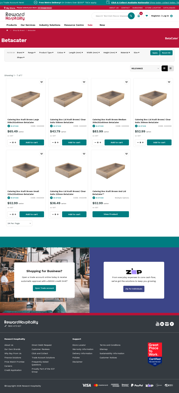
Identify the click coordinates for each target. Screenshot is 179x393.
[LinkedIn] (162, 324)
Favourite (41, 84)
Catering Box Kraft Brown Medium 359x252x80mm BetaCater (109, 121)
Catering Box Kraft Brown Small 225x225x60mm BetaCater (23, 192)
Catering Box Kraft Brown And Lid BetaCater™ (109, 192)
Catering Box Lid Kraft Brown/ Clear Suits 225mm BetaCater (68, 192)
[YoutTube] (158, 324)
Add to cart (32, 142)
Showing (13, 75)
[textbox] (111, 15)
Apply (155, 53)
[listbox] (145, 68)
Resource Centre (74, 25)
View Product (111, 214)
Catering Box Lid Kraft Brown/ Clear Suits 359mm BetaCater (153, 121)
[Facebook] (172, 324)
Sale (90, 25)
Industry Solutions (49, 25)
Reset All (166, 53)
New (102, 25)
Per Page (15, 223)
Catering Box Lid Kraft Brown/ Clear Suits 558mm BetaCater (68, 121)
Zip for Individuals (133, 289)
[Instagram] (167, 324)
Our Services (28, 25)
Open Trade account (44, 288)
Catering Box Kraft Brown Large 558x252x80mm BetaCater (23, 121)
